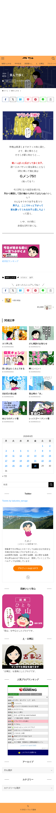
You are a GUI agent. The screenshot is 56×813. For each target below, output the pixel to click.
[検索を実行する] (51, 484)
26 (21, 466)
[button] (5, 99)
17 (6, 461)
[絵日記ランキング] (20, 257)
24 (6, 466)
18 (13, 461)
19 (21, 461)
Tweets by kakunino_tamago (15, 501)
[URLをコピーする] (50, 99)
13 (28, 456)
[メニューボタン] (2, 58)
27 (28, 466)
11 (13, 456)
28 (35, 466)
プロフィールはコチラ (28, 568)
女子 (31, 277)
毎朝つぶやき (9, 81)
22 (42, 461)
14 (35, 456)
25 (13, 466)
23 (50, 461)
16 (50, 456)
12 (21, 456)
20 (28, 461)
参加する (45, 748)
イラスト (24, 277)
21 (35, 461)
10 (6, 456)
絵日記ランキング (10, 261)
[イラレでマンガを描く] (28, 58)
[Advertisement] (28, 28)
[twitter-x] (28, 577)
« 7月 (4, 476)
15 (42, 456)
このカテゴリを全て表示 (28, 745)
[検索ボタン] (53, 58)
